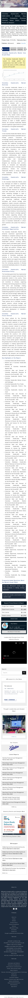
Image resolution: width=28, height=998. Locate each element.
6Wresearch (11, 997)
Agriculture (14, 986)
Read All (5, 873)
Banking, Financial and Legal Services (13, 979)
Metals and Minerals (14, 981)
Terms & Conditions (14, 924)
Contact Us (14, 931)
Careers (14, 920)
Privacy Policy (14, 922)
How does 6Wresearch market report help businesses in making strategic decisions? (14, 587)
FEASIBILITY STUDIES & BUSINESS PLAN (14, 942)
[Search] (22, 2)
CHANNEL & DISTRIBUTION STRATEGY (14, 946)
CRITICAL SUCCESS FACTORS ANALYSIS (14, 955)
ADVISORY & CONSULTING (14, 941)
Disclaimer (14, 929)
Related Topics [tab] (20, 49)
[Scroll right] (26, 49)
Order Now (14, 619)
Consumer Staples (14, 977)
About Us (14, 917)
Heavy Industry (14, 970)
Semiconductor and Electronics (14, 966)
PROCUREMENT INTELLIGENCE (14, 948)
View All (14, 736)
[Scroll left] (2, 49)
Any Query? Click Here (14, 631)
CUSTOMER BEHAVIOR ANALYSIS (14, 950)
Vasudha (23, 43)
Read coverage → (19, 699)
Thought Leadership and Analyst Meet (14, 933)
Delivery (14, 926)
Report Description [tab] (6, 49)
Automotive (14, 975)
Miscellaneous (14, 984)
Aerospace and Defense (14, 963)
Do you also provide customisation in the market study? (14, 596)
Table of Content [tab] (13, 49)
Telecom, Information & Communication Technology (14, 972)
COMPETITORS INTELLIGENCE (14, 944)
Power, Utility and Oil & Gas (14, 968)
